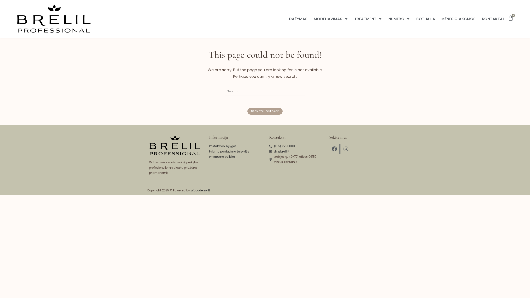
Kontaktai (493, 19)
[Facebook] (334, 149)
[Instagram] (346, 149)
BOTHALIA (425, 19)
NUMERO (396, 19)
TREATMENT (365, 19)
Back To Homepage (265, 111)
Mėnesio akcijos (458, 19)
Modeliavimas (328, 19)
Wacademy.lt (200, 190)
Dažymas (298, 19)
